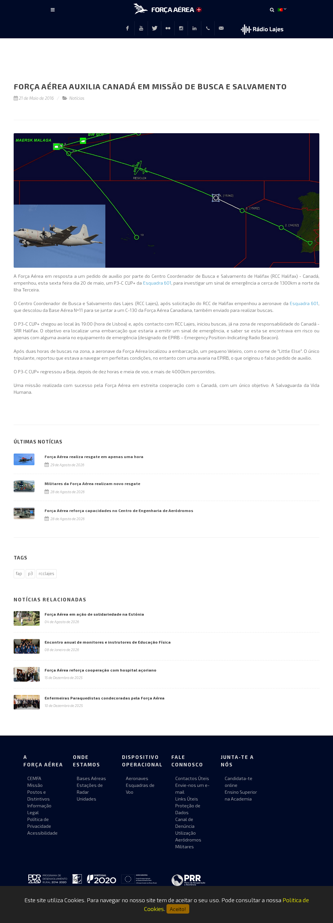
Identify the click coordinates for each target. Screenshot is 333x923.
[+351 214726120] (207, 28)
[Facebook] (127, 28)
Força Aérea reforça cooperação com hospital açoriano (100, 670)
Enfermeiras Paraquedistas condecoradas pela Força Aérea (105, 698)
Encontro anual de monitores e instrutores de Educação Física (108, 642)
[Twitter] (154, 28)
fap (19, 573)
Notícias (77, 98)
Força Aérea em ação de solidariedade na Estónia (94, 614)
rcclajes (46, 573)
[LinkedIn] (194, 28)
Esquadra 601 (157, 283)
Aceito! (178, 909)
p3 (30, 573)
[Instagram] (181, 28)
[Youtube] (141, 28)
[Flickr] (167, 28)
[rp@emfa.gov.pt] (221, 28)
